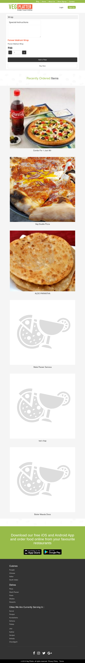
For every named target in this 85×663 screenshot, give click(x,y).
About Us (51, 1)
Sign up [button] (72, 7)
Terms (61, 661)
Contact (71, 1)
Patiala (11, 624)
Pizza (11, 589)
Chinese (12, 573)
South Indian (13, 580)
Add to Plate (42, 60)
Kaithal (11, 632)
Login (61, 7)
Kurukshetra (13, 617)
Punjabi (11, 570)
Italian (11, 576)
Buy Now (42, 66)
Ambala (12, 638)
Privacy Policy (53, 661)
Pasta (11, 595)
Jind (10, 628)
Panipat (12, 614)
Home (44, 1)
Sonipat (12, 635)
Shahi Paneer (14, 592)
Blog (37, 1)
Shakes (11, 599)
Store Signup (62, 1)
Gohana (12, 621)
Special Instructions (18, 22)
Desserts (12, 602)
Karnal (11, 611)
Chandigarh (13, 642)
